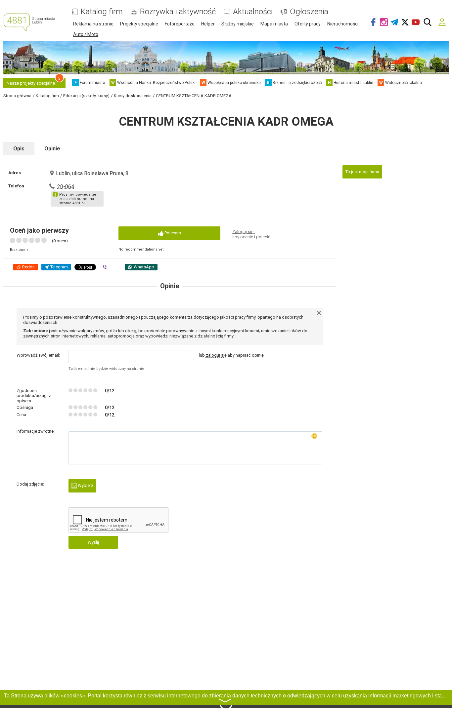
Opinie (52, 148)
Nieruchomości (342, 23)
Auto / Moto (85, 34)
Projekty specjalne (139, 23)
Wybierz (85, 485)
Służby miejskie (237, 23)
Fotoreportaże (180, 23)
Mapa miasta (274, 23)
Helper (208, 23)
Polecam (172, 232)
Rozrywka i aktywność (178, 11)
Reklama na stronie (93, 23)
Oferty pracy (307, 23)
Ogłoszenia (309, 11)
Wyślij (93, 542)
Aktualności (253, 11)
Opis (18, 148)
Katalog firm (102, 11)
